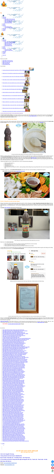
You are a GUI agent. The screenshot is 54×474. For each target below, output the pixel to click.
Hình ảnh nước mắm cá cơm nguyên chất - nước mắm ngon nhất (13, 430)
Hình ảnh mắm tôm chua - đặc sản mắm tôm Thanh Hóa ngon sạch (14, 433)
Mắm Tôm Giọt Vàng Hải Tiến (10, 42)
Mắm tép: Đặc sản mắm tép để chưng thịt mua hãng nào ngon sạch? (14, 358)
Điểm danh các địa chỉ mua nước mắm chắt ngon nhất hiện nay (13, 409)
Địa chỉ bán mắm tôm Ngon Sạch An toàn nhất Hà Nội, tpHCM (13, 344)
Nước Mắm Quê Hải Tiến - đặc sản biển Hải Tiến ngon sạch (13, 331)
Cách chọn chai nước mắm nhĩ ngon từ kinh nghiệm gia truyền (13, 416)
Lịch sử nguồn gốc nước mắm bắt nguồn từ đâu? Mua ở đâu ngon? (14, 424)
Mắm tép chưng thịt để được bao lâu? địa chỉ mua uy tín (12, 411)
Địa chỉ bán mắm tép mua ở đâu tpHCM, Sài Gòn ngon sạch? (13, 378)
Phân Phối (4, 28)
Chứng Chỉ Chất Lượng (9, 27)
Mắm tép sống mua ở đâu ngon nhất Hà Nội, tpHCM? (12, 392)
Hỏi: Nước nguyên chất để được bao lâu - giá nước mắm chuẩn (13, 386)
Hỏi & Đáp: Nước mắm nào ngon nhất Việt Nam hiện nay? (12, 368)
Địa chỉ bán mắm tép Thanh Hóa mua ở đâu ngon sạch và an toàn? (14, 365)
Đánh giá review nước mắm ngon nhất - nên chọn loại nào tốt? (13, 396)
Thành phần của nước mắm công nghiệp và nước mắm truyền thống (14, 428)
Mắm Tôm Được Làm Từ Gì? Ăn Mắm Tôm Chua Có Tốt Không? (14, 371)
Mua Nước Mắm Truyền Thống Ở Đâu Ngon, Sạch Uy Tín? (13, 349)
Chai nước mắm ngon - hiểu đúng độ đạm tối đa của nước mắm (13, 407)
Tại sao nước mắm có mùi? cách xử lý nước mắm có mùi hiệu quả (14, 439)
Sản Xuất (4, 25)
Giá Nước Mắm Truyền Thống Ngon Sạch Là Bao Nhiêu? (12, 355)
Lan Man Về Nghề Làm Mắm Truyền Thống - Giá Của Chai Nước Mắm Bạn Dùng (17, 338)
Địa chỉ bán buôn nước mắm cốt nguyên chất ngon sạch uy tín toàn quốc (15, 360)
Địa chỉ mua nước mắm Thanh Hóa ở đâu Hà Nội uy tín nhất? (13, 412)
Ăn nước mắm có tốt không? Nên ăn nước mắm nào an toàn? (13, 417)
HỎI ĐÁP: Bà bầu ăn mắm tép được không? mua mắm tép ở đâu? (14, 427)
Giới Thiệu (4, 17)
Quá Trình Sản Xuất (8, 26)
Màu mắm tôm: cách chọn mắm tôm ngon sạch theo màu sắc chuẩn (14, 437)
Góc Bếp (4, 29)
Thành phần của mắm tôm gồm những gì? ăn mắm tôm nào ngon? (14, 432)
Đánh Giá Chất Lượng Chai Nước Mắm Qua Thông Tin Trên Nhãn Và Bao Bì (16, 339)
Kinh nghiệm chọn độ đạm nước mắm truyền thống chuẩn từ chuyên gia (15, 340)
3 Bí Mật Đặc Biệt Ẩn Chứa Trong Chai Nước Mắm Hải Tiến (13, 334)
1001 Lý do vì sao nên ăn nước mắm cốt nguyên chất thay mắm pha (14, 335)
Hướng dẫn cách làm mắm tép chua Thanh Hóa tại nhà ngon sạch (13, 394)
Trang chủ (4, 55)
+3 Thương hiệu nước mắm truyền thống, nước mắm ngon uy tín (13, 342)
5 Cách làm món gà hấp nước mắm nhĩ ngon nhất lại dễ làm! (13, 388)
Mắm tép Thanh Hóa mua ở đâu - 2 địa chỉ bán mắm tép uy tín (13, 405)
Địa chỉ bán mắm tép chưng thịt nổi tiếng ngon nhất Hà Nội (12, 369)
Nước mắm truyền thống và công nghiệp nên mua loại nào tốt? (13, 415)
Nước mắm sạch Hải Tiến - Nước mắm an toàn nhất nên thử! (13, 390)
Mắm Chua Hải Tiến (8, 21)
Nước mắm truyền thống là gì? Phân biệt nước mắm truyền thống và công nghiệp (16, 346)
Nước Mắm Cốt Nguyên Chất (10, 41)
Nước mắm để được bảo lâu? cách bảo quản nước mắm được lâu (13, 329)
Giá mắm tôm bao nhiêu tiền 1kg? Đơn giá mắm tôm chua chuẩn (13, 381)
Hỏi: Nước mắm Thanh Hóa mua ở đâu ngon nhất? (11, 379)
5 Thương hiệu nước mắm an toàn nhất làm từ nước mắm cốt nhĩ (13, 376)
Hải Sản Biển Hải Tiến (8, 22)
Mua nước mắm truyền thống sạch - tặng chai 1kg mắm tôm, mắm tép (14, 354)
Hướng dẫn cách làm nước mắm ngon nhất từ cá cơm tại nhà (13, 393)
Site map (2, 443)
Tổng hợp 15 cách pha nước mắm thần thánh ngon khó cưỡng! (13, 399)
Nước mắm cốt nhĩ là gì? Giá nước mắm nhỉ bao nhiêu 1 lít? (13, 373)
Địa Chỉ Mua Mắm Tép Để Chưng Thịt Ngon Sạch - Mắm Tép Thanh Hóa (15, 352)
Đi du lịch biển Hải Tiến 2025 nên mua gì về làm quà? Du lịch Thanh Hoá (15, 359)
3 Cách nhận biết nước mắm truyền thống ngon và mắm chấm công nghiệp (15, 347)
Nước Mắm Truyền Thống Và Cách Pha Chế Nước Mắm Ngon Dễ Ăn (14, 350)
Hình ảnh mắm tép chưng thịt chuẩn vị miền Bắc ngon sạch (12, 434)
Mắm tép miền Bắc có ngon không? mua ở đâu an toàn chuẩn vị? (13, 431)
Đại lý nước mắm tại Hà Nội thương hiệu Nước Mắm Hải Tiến (13, 435)
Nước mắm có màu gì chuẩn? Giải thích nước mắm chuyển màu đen (14, 438)
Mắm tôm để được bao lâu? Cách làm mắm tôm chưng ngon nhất (13, 380)
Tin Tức (4, 23)
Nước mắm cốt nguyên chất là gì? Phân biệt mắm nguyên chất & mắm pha (15, 330)
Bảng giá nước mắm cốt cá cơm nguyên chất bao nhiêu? (12, 395)
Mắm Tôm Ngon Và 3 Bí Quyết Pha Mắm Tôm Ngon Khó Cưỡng (14, 348)
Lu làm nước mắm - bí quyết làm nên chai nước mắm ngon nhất (13, 400)
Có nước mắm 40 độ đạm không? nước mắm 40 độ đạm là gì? (13, 406)
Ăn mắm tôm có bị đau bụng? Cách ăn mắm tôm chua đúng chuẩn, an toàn (15, 362)
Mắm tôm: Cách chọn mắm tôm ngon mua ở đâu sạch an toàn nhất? (14, 356)
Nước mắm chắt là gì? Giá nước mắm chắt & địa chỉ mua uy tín (13, 397)
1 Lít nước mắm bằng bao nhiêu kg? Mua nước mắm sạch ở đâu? (13, 423)
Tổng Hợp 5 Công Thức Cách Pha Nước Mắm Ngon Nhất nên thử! (14, 385)
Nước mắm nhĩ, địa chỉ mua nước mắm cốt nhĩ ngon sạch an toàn (13, 351)
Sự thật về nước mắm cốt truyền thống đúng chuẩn (11, 337)
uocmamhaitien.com (9, 464)
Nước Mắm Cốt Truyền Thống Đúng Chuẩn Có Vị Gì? (12, 336)
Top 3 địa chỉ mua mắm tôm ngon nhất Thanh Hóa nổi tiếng (13, 413)
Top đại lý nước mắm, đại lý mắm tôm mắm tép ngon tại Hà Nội (13, 382)
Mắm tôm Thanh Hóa (4, 321)
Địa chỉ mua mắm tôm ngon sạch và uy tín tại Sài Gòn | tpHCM (13, 363)
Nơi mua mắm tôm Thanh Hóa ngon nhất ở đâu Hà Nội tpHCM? (13, 404)
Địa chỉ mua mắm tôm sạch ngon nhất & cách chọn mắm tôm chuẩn (14, 420)
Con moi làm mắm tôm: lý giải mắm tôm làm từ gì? (11, 422)
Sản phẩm (4, 18)
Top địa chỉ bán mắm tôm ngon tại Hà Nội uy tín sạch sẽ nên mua (13, 366)
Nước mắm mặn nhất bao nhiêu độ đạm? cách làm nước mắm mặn (14, 436)
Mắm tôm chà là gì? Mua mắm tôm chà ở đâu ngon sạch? (12, 398)
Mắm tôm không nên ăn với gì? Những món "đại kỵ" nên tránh (13, 426)
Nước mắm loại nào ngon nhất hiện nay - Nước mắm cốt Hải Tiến (13, 374)
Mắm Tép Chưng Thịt (8, 20)
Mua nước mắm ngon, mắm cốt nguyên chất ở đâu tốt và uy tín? (13, 341)
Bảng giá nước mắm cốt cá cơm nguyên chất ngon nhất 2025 (13, 389)
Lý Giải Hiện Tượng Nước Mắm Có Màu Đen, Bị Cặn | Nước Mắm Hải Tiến (15, 357)
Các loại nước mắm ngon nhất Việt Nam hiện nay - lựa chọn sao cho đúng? (15, 361)
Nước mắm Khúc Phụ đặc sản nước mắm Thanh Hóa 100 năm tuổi (14, 332)
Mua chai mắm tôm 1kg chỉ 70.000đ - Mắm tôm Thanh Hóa (13, 408)
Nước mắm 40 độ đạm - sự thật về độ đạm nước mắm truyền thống (14, 410)
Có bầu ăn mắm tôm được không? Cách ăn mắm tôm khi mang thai (11, 113)
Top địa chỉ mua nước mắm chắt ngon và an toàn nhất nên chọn (13, 425)
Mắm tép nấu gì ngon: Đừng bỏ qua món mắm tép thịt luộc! (12, 387)
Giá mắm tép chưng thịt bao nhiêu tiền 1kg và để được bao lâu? (13, 370)
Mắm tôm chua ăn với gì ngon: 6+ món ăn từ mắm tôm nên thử (13, 414)
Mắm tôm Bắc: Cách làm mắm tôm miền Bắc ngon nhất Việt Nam (14, 377)
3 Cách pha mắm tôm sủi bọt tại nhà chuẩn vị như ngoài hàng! (13, 384)
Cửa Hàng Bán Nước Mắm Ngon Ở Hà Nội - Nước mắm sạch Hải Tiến (15, 353)
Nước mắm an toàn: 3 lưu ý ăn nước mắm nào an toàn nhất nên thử (14, 367)
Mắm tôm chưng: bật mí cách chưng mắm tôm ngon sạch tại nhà (13, 429)
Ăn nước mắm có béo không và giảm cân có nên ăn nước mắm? (13, 418)
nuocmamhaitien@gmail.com (10, 463)
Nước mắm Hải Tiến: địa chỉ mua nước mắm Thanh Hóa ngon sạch (14, 375)
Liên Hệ (4, 30)
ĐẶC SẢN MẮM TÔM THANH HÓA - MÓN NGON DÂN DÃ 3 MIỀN (15, 333)
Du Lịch (4, 24)
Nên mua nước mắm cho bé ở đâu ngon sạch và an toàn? (12, 403)
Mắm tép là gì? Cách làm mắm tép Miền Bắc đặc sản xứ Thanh (13, 372)
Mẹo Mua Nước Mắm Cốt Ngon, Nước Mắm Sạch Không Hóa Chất (14, 343)
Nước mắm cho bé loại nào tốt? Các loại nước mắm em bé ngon (13, 401)
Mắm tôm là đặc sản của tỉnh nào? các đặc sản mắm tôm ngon (13, 419)
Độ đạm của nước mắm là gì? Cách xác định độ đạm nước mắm (13, 391)
